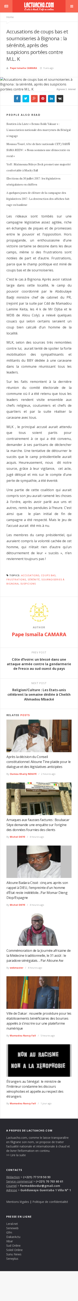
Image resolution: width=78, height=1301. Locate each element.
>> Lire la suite (16, 1155)
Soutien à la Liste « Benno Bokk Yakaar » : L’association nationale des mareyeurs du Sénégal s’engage (38, 130)
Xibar (9, 1241)
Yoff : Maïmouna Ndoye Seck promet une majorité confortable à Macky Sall (38, 167)
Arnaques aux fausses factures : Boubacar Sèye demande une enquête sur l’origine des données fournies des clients (37, 825)
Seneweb (12, 1228)
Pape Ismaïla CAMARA (23, 68)
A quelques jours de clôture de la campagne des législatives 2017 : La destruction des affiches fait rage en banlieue (37, 199)
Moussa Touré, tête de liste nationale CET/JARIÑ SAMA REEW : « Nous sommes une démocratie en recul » (38, 150)
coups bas (48, 575)
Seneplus (12, 1259)
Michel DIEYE (17, 836)
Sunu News (13, 1254)
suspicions (28, 583)
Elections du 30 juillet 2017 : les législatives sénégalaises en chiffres (33, 181)
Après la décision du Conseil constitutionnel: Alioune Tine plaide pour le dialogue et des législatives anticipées (38, 761)
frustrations (16, 579)
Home (10, 17)
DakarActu (13, 1237)
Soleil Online (14, 1250)
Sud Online (13, 1245)
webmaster (16, 967)
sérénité (34, 579)
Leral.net (12, 1224)
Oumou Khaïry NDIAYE (23, 773)
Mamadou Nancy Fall (23, 1035)
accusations (30, 575)
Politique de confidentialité (50, 1202)
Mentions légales (17, 1202)
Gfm (9, 1232)
